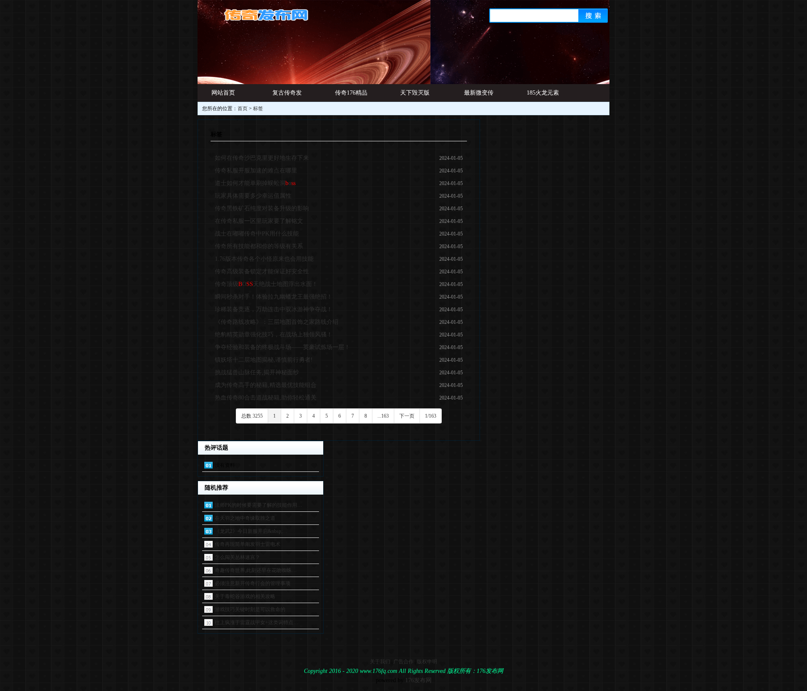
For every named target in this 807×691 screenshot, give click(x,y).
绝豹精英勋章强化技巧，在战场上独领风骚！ (273, 334)
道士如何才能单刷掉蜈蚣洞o (255, 183)
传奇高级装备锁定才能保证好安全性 (262, 271)
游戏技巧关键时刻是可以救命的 (250, 609)
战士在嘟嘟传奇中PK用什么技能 (257, 233)
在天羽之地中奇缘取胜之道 (245, 518)
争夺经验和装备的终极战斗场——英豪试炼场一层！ (282, 347)
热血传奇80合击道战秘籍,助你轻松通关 (265, 397)
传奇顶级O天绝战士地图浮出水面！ (266, 284)
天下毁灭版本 (415, 96)
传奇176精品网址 (351, 96)
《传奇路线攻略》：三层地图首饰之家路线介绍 (276, 322)
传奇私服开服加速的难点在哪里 (256, 170)
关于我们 (380, 662)
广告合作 (403, 662)
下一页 (406, 416)
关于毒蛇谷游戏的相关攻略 (245, 596)
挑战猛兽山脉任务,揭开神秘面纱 (257, 372)
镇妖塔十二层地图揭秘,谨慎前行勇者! (264, 360)
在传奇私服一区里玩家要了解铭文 (259, 221)
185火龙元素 (543, 93)
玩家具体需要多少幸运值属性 (253, 196)
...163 (383, 416)
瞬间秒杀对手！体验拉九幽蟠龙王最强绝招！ (273, 297)
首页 (242, 108)
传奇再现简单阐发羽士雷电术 (247, 544)
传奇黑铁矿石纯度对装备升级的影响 (262, 208)
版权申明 (427, 662)
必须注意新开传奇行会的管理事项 (252, 583)
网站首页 (223, 93)
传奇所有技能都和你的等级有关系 (259, 246)
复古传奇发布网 (287, 96)
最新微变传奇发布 (478, 96)
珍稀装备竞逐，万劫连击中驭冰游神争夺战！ (273, 309)
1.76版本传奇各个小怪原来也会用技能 (264, 259)
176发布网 (418, 680)
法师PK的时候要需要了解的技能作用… (258, 505)
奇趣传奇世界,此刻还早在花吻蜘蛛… (256, 570)
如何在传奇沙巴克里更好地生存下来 (262, 158)
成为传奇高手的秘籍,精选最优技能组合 (265, 385)
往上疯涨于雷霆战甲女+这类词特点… (256, 622)
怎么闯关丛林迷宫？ (237, 557)
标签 (258, 108)
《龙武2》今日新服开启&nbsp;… (251, 531)
